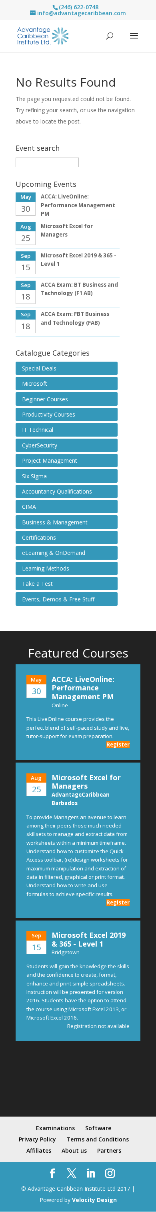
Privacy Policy (37, 1139)
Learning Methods (45, 568)
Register (118, 744)
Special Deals (39, 368)
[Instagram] (110, 1174)
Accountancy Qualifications (57, 491)
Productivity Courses (48, 414)
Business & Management (55, 522)
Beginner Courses (45, 399)
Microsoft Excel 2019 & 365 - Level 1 (89, 939)
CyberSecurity (39, 445)
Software (98, 1128)
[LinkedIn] (91, 1174)
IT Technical (37, 429)
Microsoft (34, 383)
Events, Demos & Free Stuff (58, 599)
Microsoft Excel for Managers (86, 782)
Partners (109, 1150)
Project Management (49, 460)
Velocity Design (94, 1200)
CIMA (29, 506)
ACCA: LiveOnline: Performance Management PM (78, 205)
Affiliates (38, 1150)
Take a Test (37, 583)
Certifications (39, 537)
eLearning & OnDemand (53, 552)
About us (74, 1150)
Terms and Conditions (97, 1139)
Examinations (55, 1128)
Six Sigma (34, 476)
